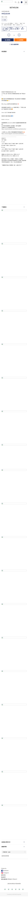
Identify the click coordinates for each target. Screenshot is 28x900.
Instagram (6, 873)
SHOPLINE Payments (16, 894)
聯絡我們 (3, 877)
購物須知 (3, 875)
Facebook (5, 870)
